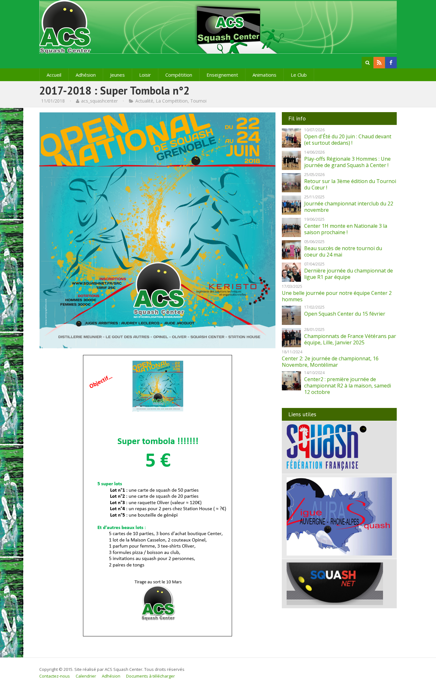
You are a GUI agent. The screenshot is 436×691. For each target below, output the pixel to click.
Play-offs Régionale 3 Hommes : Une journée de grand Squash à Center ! (347, 162)
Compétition (178, 75)
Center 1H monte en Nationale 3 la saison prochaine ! (345, 229)
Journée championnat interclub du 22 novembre (348, 206)
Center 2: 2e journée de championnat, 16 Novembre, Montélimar (330, 361)
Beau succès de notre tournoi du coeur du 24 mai (343, 251)
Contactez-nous (54, 676)
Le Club (299, 75)
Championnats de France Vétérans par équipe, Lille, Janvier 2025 (350, 339)
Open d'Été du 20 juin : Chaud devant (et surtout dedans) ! (347, 139)
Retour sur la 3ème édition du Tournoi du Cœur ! (350, 184)
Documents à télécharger (150, 676)
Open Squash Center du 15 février (344, 313)
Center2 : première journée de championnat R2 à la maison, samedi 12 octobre (347, 385)
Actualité (144, 101)
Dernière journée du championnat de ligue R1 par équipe (348, 273)
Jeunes (117, 75)
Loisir (145, 75)
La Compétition (172, 101)
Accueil (54, 75)
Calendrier (86, 676)
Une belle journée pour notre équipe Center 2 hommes (337, 296)
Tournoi (198, 101)
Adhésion (86, 75)
